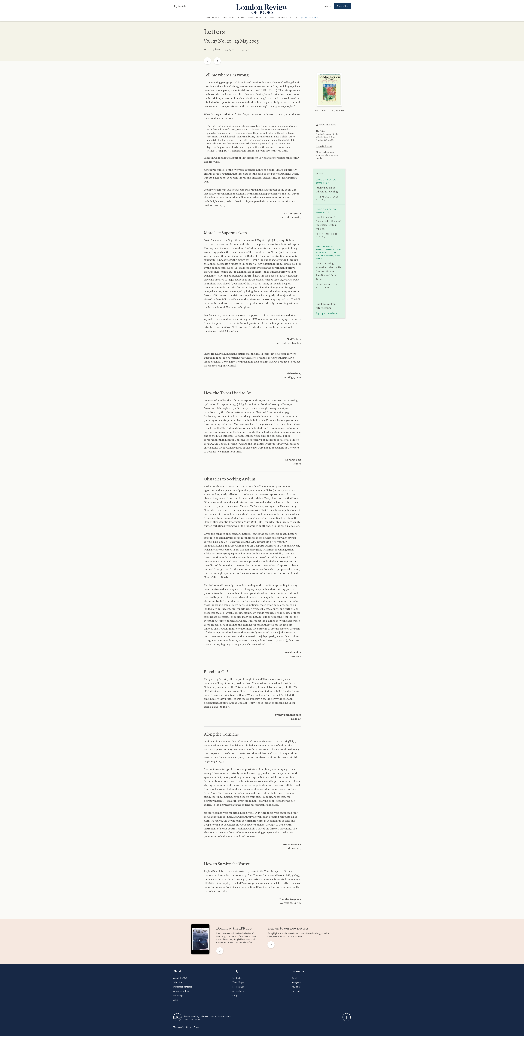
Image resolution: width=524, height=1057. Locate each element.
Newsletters (309, 18)
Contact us (237, 978)
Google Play (238, 939)
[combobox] (229, 49)
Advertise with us (181, 991)
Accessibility (238, 991)
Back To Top (347, 1017)
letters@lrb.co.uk (324, 146)
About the (180, 978)
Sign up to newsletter (327, 313)
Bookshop (178, 995)
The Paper (213, 18)
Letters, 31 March (276, 640)
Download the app (234, 928)
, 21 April (280, 240)
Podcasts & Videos (261, 18)
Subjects (229, 18)
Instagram (296, 982)
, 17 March (265, 549)
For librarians (238, 987)
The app (238, 982)
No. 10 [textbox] (243, 50)
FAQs (235, 995)
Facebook (296, 991)
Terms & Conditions (182, 1027)
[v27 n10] (329, 90)
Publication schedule (182, 987)
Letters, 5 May (282, 490)
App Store (251, 936)
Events (282, 18)
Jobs (175, 1000)
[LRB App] (200, 940)
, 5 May (244, 404)
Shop (293, 18)
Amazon (231, 942)
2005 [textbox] (228, 50)
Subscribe (342, 6)
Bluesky (295, 978)
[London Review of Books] (177, 1017)
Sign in (327, 6)
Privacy (197, 1027)
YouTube (296, 987)
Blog (241, 18)
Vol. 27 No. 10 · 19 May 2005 (329, 110)
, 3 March (269, 90)
